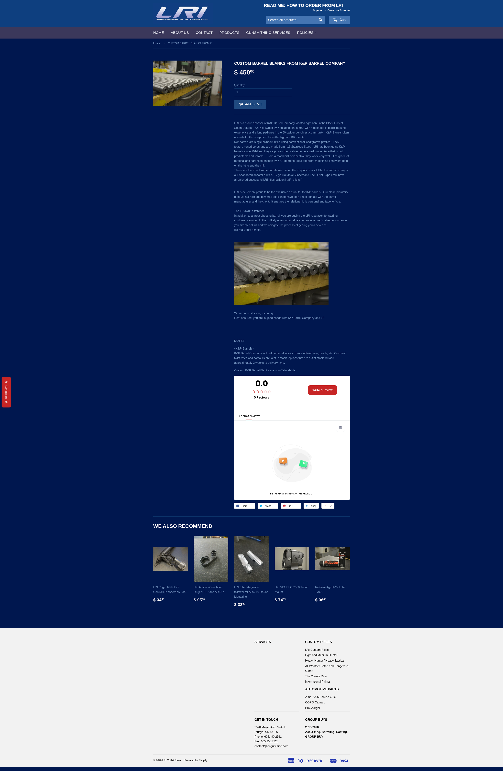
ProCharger (312, 708)
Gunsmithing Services (268, 33)
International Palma (317, 681)
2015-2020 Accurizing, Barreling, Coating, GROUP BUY (326, 731)
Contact (204, 33)
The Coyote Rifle (316, 676)
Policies (305, 33)
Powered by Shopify (195, 760)
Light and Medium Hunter (321, 655)
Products (229, 33)
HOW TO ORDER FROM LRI (314, 5)
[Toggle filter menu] (340, 427)
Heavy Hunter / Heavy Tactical (324, 660)
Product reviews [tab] (249, 416)
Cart (342, 20)
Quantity (239, 85)
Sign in (317, 10)
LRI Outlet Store (171, 760)
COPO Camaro (315, 702)
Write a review (322, 390)
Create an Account (339, 10)
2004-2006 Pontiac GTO (320, 697)
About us (180, 33)
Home (158, 33)
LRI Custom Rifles (317, 649)
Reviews (6, 392)
